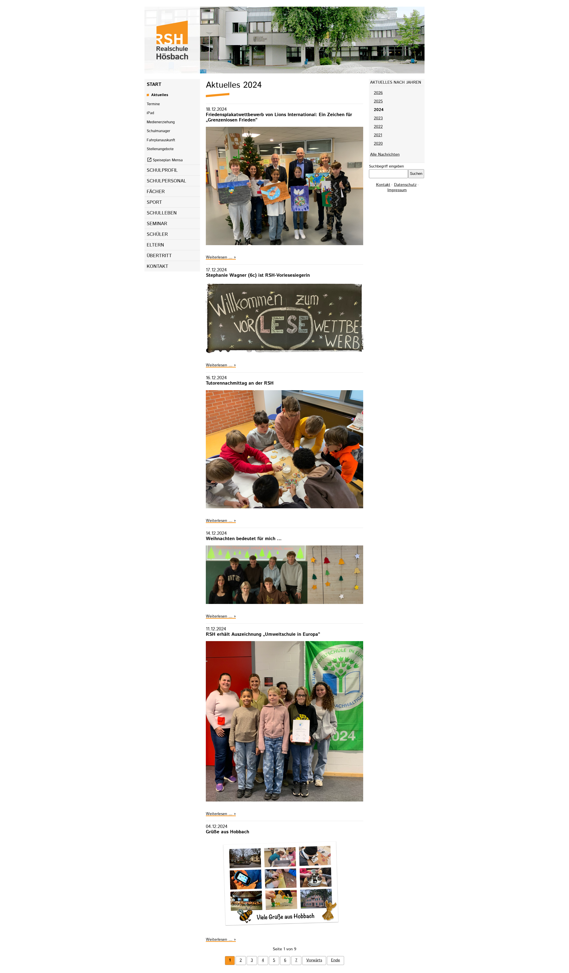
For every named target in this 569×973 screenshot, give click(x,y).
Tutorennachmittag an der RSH (240, 383)
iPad (150, 113)
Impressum (397, 190)
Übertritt (159, 255)
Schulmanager (158, 131)
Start (154, 84)
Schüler (157, 234)
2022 (378, 127)
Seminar (157, 223)
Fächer (156, 191)
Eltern (155, 245)
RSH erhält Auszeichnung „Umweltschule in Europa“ (263, 634)
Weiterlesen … (221, 257)
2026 (378, 93)
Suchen (416, 174)
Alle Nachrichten (385, 154)
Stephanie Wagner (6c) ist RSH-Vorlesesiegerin (258, 275)
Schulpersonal (166, 181)
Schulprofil (162, 170)
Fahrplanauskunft (161, 140)
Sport (154, 202)
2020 (378, 144)
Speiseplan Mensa (168, 160)
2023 (378, 118)
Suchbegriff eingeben (386, 166)
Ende (335, 960)
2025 (378, 101)
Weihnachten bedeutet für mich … (244, 538)
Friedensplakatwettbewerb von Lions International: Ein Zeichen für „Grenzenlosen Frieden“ (279, 117)
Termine (153, 104)
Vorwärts (314, 960)
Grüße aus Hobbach (227, 831)
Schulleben (162, 213)
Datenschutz (405, 185)
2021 (378, 135)
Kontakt (157, 266)
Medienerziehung (161, 122)
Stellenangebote (160, 149)
